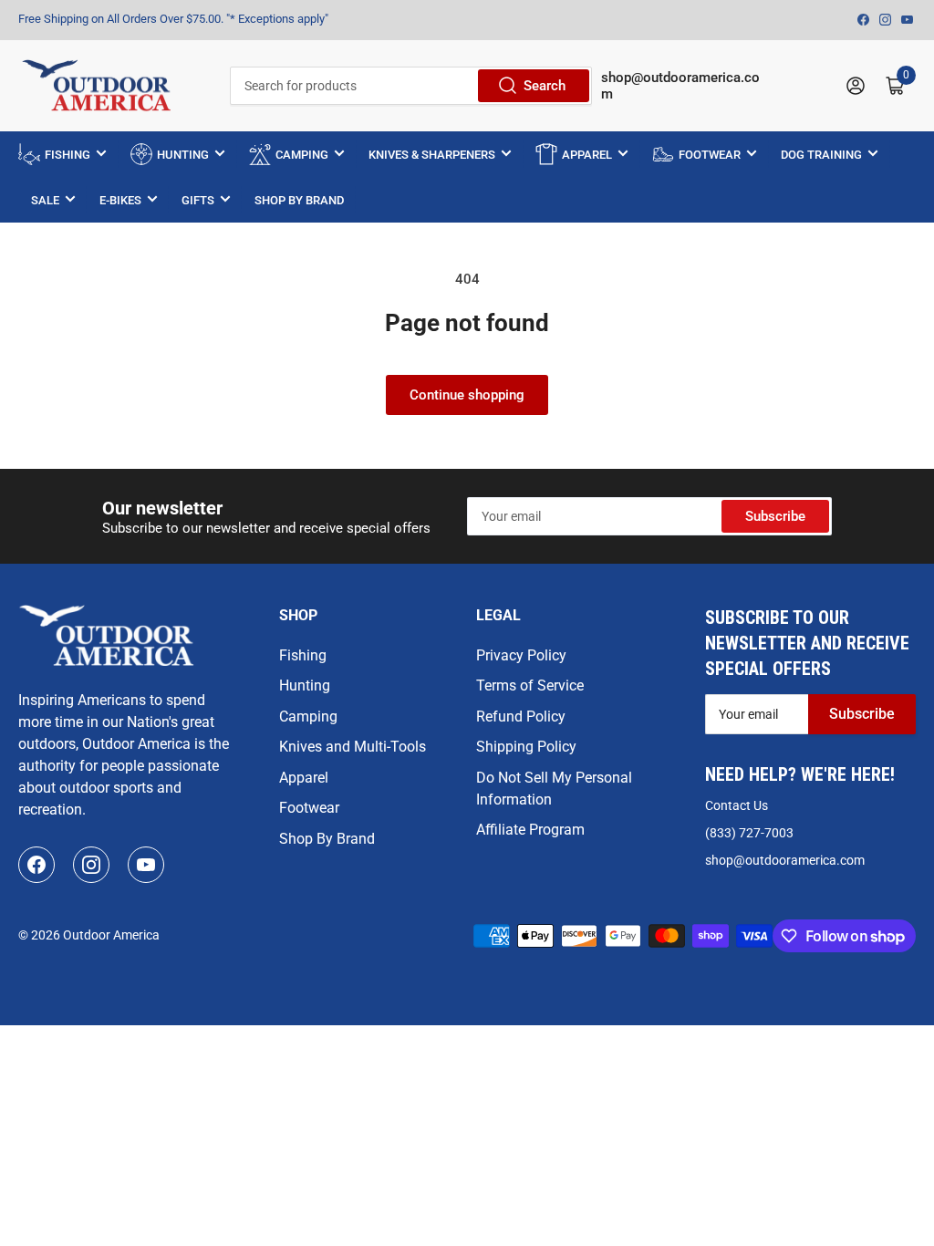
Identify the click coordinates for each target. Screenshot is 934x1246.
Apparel (303, 777)
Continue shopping (467, 395)
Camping (308, 716)
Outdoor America (111, 935)
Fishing (303, 655)
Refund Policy (521, 716)
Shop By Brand (327, 838)
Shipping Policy (526, 746)
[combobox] (411, 86)
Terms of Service (530, 685)
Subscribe (775, 516)
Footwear (309, 807)
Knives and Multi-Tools (352, 746)
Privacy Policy (521, 655)
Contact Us (736, 805)
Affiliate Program (530, 829)
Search (545, 86)
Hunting (304, 685)
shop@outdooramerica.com (785, 860)
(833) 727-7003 (749, 832)
